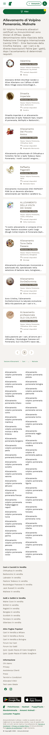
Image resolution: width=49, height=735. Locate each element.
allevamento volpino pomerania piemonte (34, 391)
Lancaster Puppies (11, 714)
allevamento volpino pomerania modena (34, 443)
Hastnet (25, 707)
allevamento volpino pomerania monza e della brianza (13, 430)
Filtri (34, 11)
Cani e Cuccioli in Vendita (14, 567)
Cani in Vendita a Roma (13, 636)
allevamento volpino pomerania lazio (34, 424)
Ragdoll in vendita (11, 608)
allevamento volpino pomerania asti (34, 462)
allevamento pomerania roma (33, 517)
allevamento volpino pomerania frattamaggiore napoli (13, 503)
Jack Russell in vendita (13, 588)
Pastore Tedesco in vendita (15, 581)
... (28, 361)
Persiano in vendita (11, 619)
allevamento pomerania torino (33, 415)
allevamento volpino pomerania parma (13, 533)
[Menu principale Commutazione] (4, 3)
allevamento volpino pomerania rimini (13, 552)
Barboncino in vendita (13, 574)
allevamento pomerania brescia (13, 456)
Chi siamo (7, 663)
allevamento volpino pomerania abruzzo (13, 483)
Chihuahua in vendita (12, 571)
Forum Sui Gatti (10, 646)
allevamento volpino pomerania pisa (34, 544)
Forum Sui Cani (10, 643)
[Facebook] (5, 689)
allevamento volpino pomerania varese (13, 374)
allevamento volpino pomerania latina (34, 554)
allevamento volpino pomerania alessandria (13, 523)
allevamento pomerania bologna (34, 383)
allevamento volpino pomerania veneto (34, 471)
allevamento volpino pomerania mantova (13, 419)
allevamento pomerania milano (13, 401)
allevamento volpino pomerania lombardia (13, 393)
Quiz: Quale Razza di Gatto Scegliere (19, 653)
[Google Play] (12, 700)
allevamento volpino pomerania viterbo (34, 525)
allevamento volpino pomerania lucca (13, 514)
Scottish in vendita (11, 615)
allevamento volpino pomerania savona (13, 474)
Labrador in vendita (12, 578)
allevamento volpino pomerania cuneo (34, 400)
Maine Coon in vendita (13, 601)
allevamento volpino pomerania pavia (13, 448)
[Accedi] (44, 3)
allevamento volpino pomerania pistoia (34, 374)
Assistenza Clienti (11, 670)
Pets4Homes (13, 707)
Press (5, 674)
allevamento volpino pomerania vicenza (34, 490)
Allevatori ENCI (10, 681)
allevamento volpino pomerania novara (34, 499)
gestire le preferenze (14, 728)
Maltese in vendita (11, 591)
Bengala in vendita (11, 612)
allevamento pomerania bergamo (14, 439)
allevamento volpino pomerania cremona (13, 384)
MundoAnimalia (10, 710)
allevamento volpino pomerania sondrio (13, 464)
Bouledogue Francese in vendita (17, 585)
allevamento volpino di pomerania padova (34, 452)
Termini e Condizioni (12, 677)
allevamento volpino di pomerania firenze (13, 492)
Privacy (6, 667)
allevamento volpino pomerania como (13, 410)
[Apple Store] (33, 700)
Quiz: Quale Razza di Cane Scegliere (19, 650)
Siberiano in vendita (12, 622)
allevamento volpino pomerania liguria (34, 481)
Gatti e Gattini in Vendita (14, 598)
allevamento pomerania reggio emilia (33, 433)
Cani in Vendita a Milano (14, 632)
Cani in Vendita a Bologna (14, 639)
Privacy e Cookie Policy (20, 726)
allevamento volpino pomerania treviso (34, 535)
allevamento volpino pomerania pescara (13, 542)
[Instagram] (10, 689)
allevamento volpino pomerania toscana (34, 509)
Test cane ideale (10, 684)
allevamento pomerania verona (34, 408)
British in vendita (10, 605)
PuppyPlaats (37, 707)
